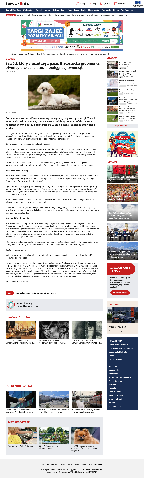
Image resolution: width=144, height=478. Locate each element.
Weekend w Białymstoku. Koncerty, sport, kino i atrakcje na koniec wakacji (54, 411)
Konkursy (20, 15)
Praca (70, 10)
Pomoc (83, 464)
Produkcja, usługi (115, 381)
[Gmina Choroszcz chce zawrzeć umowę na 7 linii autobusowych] (21, 399)
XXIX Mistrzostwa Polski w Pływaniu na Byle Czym (50, 447)
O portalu (45, 464)
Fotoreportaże (19, 422)
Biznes (76, 10)
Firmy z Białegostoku (13, 10)
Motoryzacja (106, 10)
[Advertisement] (54, 364)
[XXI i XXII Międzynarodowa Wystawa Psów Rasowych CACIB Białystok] (85, 435)
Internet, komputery (116, 359)
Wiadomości (27, 10)
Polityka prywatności (47, 470)
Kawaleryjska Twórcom (73, 15)
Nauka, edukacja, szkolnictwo (120, 377)
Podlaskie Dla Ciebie (31, 15)
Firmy (94, 4)
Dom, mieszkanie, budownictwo (121, 348)
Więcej (133, 10)
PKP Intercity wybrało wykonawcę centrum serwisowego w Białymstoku (86, 411)
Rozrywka (112, 388)
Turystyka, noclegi (116, 395)
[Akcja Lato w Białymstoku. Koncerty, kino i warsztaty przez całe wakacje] (21, 330)
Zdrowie (116, 10)
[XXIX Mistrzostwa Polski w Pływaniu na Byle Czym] (54, 435)
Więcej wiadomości (121, 126)
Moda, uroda (114, 370)
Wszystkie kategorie (116, 406)
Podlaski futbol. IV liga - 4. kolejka (128, 91)
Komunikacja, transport (118, 363)
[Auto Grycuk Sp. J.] (122, 315)
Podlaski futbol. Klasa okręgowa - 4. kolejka (127, 118)
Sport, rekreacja (115, 392)
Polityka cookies (62, 470)
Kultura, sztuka (114, 366)
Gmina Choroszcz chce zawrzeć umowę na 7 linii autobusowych (19, 411)
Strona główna (11, 54)
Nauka (83, 10)
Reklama (112, 385)
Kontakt (76, 464)
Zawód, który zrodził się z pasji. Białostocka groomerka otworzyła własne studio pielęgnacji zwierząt (73, 54)
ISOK (90, 464)
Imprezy (82, 4)
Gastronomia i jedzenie (118, 352)
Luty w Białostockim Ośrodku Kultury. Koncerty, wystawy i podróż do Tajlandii (87, 342)
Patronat (63, 464)
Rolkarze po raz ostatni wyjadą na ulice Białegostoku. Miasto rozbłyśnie (127, 73)
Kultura (56, 10)
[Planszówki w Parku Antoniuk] (22, 435)
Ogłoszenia (107, 4)
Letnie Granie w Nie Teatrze (89, 15)
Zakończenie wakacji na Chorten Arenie (51, 15)
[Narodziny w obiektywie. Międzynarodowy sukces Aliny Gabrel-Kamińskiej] (54, 330)
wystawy (53, 293)
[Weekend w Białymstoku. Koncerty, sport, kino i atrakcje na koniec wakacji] (54, 399)
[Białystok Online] (17, 3)
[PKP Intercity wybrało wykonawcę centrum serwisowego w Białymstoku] (87, 399)
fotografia (26, 293)
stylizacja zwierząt (43, 293)
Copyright (72, 470)
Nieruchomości (93, 10)
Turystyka (125, 10)
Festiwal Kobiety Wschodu (108, 15)
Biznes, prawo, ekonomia (118, 345)
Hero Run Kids (122, 15)
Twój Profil (98, 464)
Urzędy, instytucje (116, 399)
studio (33, 293)
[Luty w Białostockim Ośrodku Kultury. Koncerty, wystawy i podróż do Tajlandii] (87, 330)
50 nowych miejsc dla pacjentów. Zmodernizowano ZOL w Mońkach (127, 82)
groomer (19, 293)
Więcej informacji (115, 331)
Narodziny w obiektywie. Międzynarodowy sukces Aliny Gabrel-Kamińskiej (51, 342)
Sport (63, 10)
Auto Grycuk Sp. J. (119, 326)
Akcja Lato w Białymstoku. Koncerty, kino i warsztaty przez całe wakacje (19, 342)
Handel (111, 356)
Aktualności (123, 68)
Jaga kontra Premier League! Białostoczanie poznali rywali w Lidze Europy (127, 109)
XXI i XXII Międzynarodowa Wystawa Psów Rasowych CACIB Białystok (84, 448)
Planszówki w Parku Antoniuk (20, 446)
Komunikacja (122, 4)
